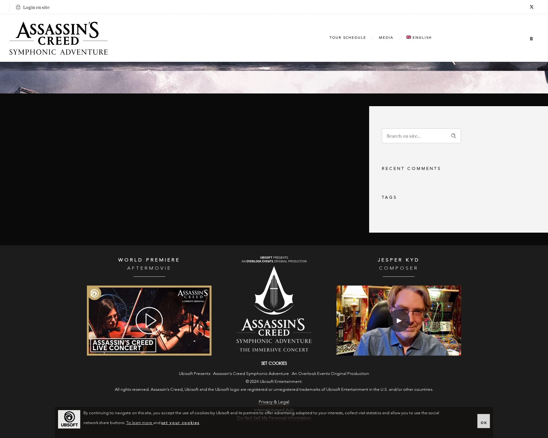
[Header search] (531, 39)
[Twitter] (531, 7)
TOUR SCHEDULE (347, 38)
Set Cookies (274, 363)
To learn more (139, 423)
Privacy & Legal (274, 402)
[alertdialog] (274, 422)
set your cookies (180, 423)
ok (484, 423)
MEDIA (386, 38)
